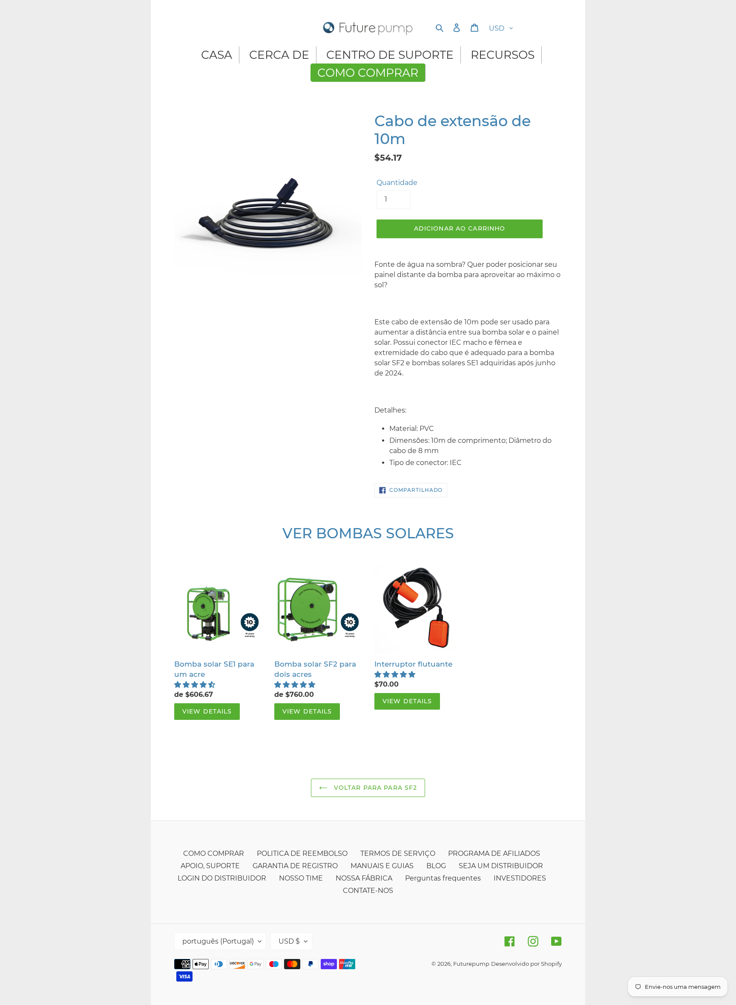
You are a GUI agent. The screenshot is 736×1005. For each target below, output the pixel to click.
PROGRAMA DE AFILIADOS (494, 853)
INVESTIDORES (520, 878)
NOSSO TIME (301, 878)
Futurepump (471, 963)
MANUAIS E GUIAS (382, 866)
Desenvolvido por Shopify (526, 963)
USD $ (289, 941)
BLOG (436, 866)
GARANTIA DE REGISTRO (295, 866)
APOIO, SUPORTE (210, 866)
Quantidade (397, 183)
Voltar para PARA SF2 (374, 787)
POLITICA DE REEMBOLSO (302, 853)
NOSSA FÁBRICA (364, 878)
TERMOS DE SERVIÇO (397, 853)
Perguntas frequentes (443, 878)
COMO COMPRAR (213, 853)
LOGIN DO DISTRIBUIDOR (222, 878)
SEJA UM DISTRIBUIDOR (501, 866)
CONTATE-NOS (368, 891)
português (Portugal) (218, 941)
